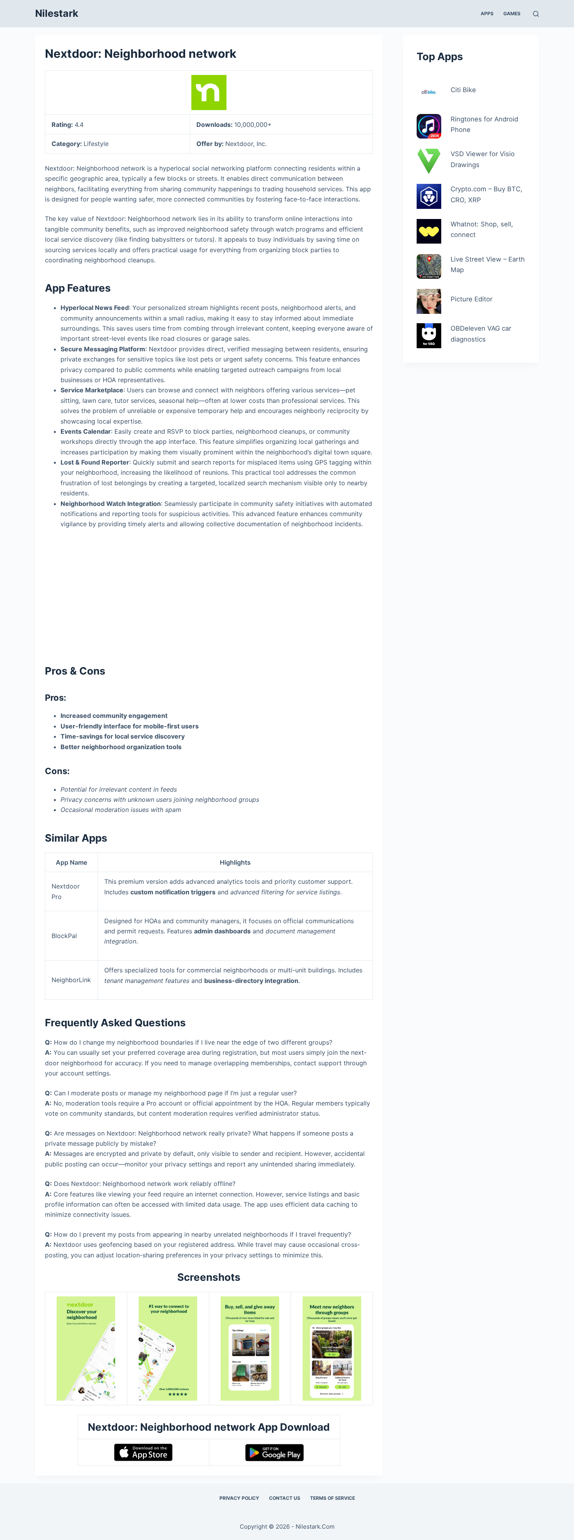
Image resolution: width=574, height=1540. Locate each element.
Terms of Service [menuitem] (332, 1498)
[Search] (536, 14)
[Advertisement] (209, 593)
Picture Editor (471, 299)
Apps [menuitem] (487, 13)
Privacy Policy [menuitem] (239, 1498)
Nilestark (56, 13)
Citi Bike (463, 90)
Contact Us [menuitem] (284, 1498)
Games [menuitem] (512, 13)
